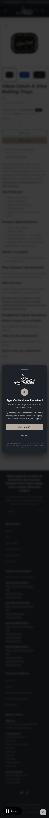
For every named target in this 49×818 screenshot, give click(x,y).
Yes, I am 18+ (24, 427)
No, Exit (24, 435)
